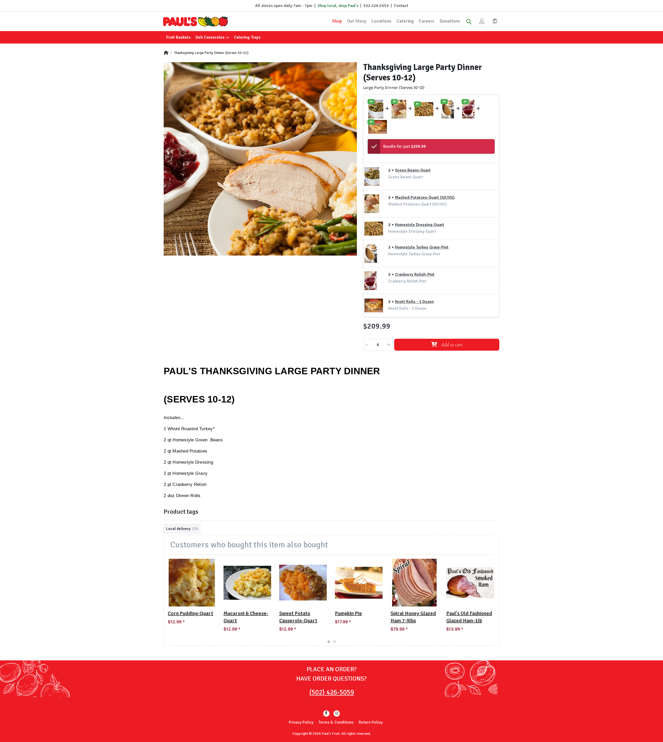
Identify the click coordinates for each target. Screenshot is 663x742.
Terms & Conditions (336, 722)
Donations (449, 21)
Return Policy (371, 722)
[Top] (166, 53)
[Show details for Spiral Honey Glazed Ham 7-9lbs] (414, 582)
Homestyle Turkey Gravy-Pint (422, 247)
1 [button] (328, 641)
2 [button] (334, 641)
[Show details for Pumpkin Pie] (359, 582)
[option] (260, 159)
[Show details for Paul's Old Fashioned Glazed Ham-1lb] (470, 582)
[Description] (376, 108)
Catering (405, 21)
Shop (337, 21)
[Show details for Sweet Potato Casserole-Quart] (303, 582)
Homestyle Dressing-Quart (419, 224)
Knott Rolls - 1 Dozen (414, 301)
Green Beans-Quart (413, 170)
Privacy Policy (301, 722)
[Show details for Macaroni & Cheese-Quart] (247, 582)
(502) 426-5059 (331, 692)
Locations (381, 21)
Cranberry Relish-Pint (415, 274)
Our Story (356, 21)
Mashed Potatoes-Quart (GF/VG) (425, 197)
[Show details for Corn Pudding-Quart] (191, 582)
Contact (401, 5)
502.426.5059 (376, 5)
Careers (426, 21)
